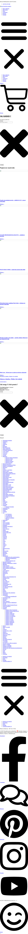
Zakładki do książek (7, 646)
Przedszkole (5, 585)
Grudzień (5, 511)
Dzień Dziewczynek (7, 477)
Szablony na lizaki (9, 619)
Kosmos (4, 533)
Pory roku (5, 580)
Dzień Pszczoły (6, 490)
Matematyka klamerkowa (10, 558)
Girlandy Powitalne (9, 506)
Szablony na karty (9, 618)
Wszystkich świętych (7, 639)
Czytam (4, 455)
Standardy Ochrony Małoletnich (10, 602)
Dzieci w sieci (6, 471)
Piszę (4, 575)
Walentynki (5, 633)
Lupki (4, 546)
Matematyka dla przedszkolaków (12, 557)
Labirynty (5, 537)
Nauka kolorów (6, 565)
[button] (14, 45)
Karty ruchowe (6, 528)
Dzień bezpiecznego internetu (9, 473)
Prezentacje (5, 582)
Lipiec (4, 543)
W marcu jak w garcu (7, 630)
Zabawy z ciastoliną (7, 645)
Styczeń (4, 603)
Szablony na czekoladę (10, 616)
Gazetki (4, 503)
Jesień (4, 521)
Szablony (5, 608)
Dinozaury (5, 467)
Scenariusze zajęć (6, 597)
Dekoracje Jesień (9, 458)
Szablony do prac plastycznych (12, 611)
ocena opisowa (6, 570)
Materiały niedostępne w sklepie (10, 563)
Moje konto (5, 9)
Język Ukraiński (6, 524)
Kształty (4, 535)
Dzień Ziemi (5, 497)
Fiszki (4, 500)
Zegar (4, 650)
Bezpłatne (5, 446)
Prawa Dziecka (6, 581)
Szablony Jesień (8, 612)
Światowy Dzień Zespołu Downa (10, 605)
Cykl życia (5, 452)
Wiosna (4, 636)
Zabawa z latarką (6, 644)
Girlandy (5, 505)
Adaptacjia (5, 441)
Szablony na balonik (9, 614)
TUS (4, 628)
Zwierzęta (5, 654)
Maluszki (5, 552)
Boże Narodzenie (6, 447)
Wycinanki (5, 640)
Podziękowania (6, 578)
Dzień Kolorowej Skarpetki (9, 479)
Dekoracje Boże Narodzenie (11, 457)
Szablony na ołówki (9, 621)
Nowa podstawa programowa (9, 568)
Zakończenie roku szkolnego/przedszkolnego (12, 648)
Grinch (4, 510)
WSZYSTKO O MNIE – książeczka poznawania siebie (12, 269)
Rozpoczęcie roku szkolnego (9, 592)
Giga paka (5, 504)
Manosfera (5, 553)
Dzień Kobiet (5, 478)
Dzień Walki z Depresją (8, 494)
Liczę (4, 542)
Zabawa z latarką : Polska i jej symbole (11, 379)
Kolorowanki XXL (7, 532)
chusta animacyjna (7, 449)
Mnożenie (7, 559)
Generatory (5, 12)
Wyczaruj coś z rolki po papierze (10, 643)
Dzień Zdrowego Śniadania (9, 495)
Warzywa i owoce (6, 634)
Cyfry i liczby (6, 451)
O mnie (4, 569)
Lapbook (5, 538)
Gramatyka (5, 509)
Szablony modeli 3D (9, 613)
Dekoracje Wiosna (9, 461)
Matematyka (5, 555)
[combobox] (6, 122)
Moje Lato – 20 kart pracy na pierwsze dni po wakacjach (13, 372)
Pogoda (4, 579)
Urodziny (5, 629)
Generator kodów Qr (7, 661)
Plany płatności (6, 8)
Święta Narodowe (6, 606)
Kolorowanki (5, 531)
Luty (4, 547)
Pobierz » (2, 204)
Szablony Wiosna (9, 623)
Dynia (4, 468)
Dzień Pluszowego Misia (8, 487)
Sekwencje (5, 598)
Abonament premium (7, 440)
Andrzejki (5, 444)
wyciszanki (5, 641)
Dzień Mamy (5, 483)
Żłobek (4, 652)
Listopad (4, 544)
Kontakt (4, 14)
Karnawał (5, 527)
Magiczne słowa (6, 548)
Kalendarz (5, 525)
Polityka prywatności (7, 656)
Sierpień (4, 600)
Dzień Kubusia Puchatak (8, 482)
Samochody (5, 594)
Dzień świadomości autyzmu (9, 492)
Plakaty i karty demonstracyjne (9, 576)
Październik (5, 573)
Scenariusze (5, 595)
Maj (3, 549)
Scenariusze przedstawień (10, 596)
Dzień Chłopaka (6, 474)
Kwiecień (5, 536)
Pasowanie (5, 571)
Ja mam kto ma (8, 516)
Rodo (4, 658)
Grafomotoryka (6, 508)
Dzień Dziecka (6, 476)
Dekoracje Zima (8, 462)
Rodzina (4, 591)
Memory (7, 519)
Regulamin (5, 657)
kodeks (4, 530)
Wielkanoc (5, 635)
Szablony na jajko (9, 617)
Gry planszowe (8, 515)
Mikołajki (5, 564)
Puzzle (4, 590)
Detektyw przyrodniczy (8, 466)
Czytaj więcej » (3, 381)
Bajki (4, 445)
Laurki (4, 541)
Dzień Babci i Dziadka (8, 472)
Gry (3, 512)
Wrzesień (5, 638)
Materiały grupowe (7, 562)
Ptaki (4, 589)
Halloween (5, 520)
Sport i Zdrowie (6, 601)
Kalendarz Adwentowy (8, 526)
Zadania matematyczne (10, 560)
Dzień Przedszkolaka (7, 489)
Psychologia (5, 587)
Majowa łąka (5, 551)
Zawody (4, 649)
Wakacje (4, 632)
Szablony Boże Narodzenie (11, 609)
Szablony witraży (9, 624)
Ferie (4, 499)
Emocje (4, 498)
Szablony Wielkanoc (9, 622)
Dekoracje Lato (8, 460)
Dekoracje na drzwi (7, 463)
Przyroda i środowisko (7, 586)
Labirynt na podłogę (9, 517)
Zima (4, 651)
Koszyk (4, 13)
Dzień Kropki (6, 481)
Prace (4, 11)
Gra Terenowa (8, 514)
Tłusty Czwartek (6, 627)
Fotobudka (5, 501)
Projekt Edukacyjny (7, 584)
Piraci (4, 574)
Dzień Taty (5, 493)
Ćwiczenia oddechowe (8, 450)
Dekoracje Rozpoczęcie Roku (9, 465)
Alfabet (4, 443)
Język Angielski (6, 522)
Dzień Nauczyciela (7, 485)
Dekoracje (5, 456)
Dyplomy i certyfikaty (7, 470)
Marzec (4, 554)
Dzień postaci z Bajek (7, 488)
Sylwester (5, 607)
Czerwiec (5, 454)
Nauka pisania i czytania (8, 567)
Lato (4, 539)
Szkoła (4, 625)
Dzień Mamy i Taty (7, 484)
